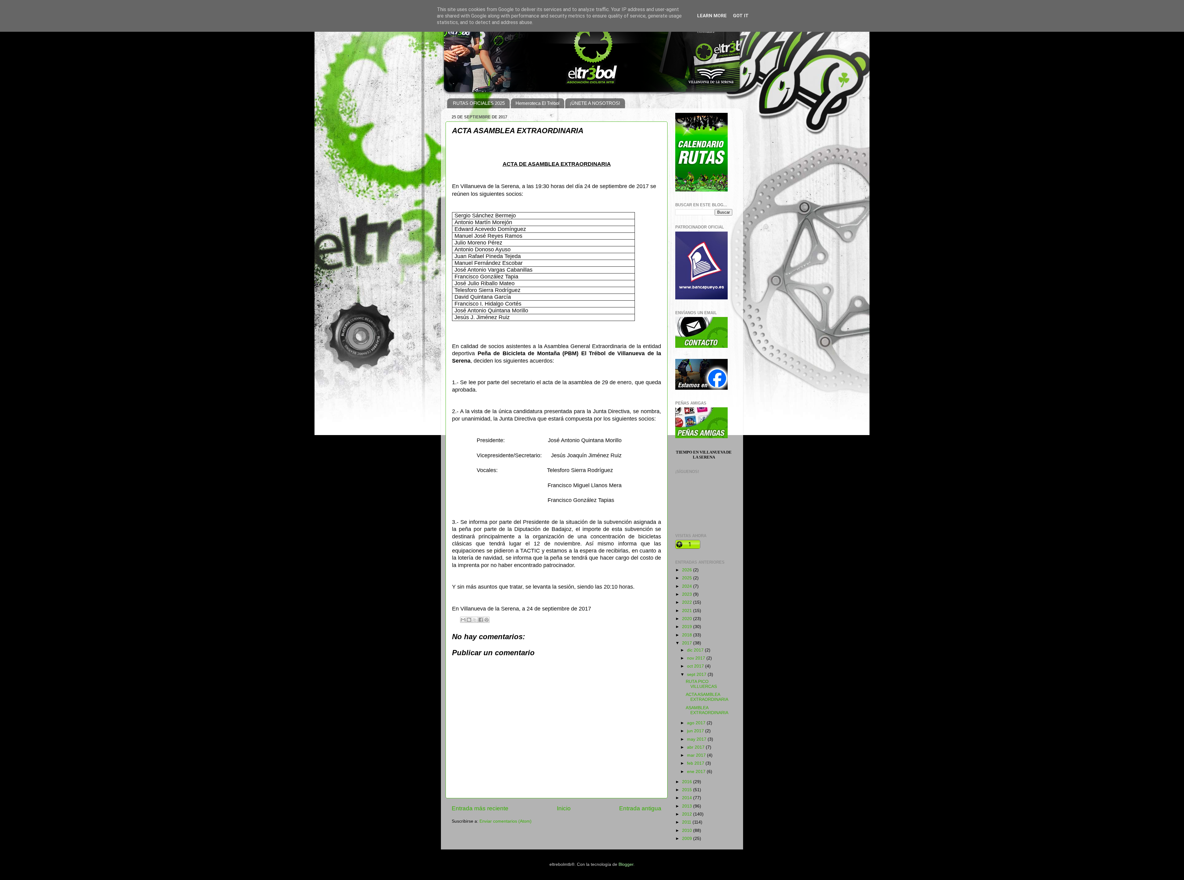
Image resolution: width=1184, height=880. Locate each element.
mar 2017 (697, 755)
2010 (687, 830)
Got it (741, 16)
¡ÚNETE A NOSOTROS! (595, 103)
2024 (687, 586)
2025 (687, 578)
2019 (687, 626)
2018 (687, 635)
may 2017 (697, 739)
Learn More (712, 16)
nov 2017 (696, 658)
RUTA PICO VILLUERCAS (701, 684)
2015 (687, 789)
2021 (687, 610)
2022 (687, 602)
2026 (687, 570)
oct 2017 (696, 666)
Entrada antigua (640, 808)
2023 (687, 594)
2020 (687, 618)
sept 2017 (697, 674)
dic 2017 (696, 650)
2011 (687, 822)
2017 (687, 643)
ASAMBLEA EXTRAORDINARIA (707, 710)
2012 (687, 814)
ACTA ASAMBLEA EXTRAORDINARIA (707, 697)
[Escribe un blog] (469, 620)
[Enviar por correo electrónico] (463, 620)
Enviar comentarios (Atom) (505, 821)
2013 (687, 806)
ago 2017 (697, 723)
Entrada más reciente (480, 808)
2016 (687, 781)
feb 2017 (696, 763)
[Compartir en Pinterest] (486, 620)
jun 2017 (696, 731)
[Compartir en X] (475, 620)
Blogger (626, 864)
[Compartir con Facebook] (481, 620)
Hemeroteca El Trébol (537, 103)
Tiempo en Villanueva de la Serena (704, 454)
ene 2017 (697, 771)
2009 (687, 838)
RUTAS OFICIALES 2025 (479, 103)
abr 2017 (696, 747)
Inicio (564, 808)
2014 (687, 798)
